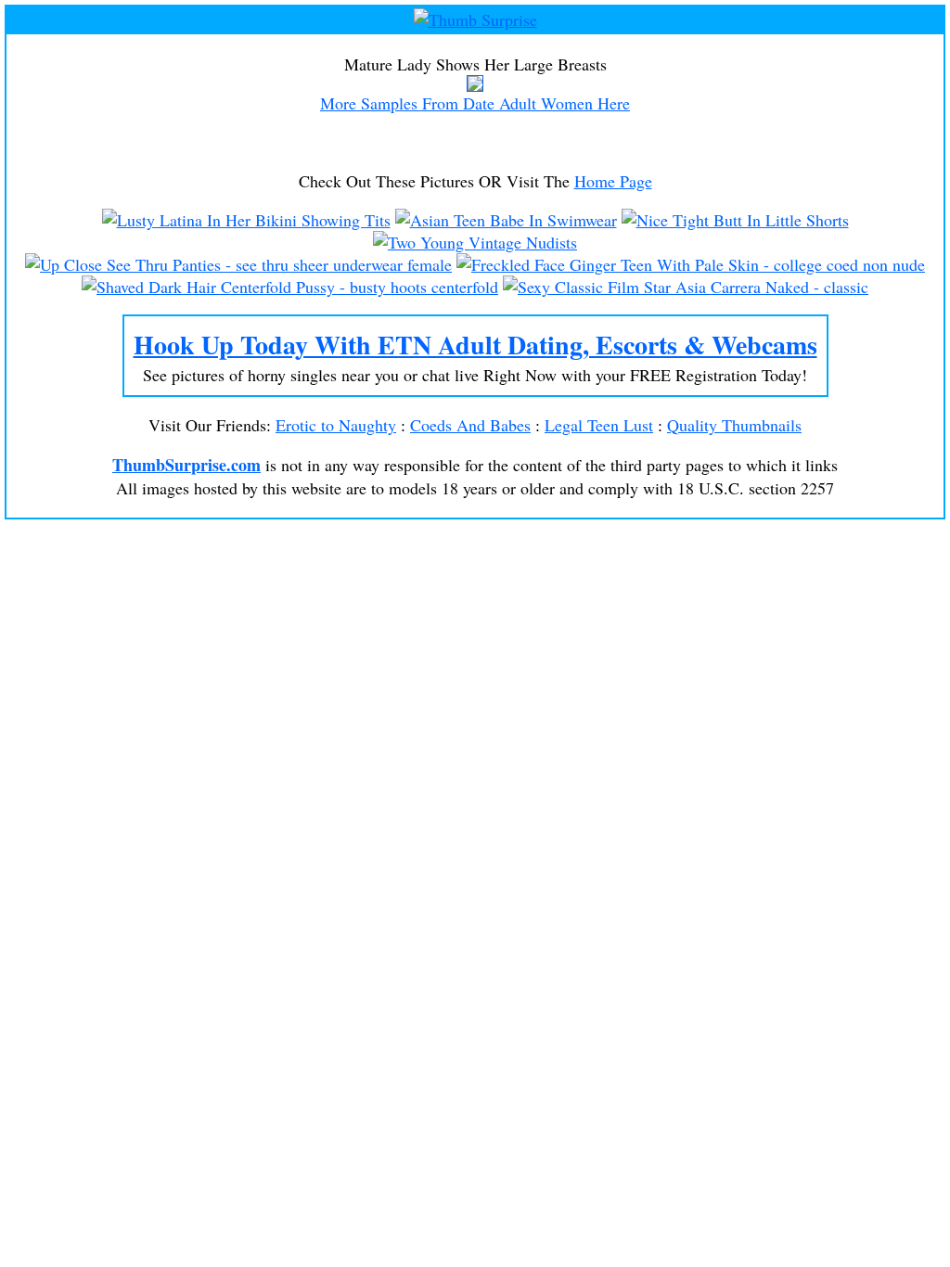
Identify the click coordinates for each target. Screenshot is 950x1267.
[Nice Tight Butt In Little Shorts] (735, 220)
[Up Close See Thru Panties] (238, 264)
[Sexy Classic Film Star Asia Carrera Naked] (685, 286)
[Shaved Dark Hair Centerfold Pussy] (290, 286)
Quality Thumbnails (734, 425)
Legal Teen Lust (599, 425)
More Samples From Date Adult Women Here (475, 103)
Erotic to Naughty (336, 425)
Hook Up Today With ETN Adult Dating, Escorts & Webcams (475, 345)
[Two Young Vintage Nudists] (475, 242)
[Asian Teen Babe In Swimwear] (506, 220)
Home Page (613, 181)
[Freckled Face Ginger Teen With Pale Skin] (690, 264)
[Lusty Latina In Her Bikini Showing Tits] (246, 220)
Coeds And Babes (470, 425)
